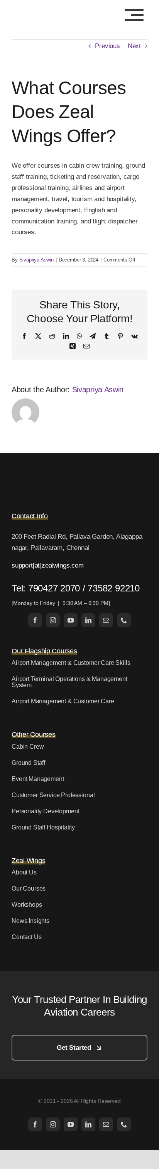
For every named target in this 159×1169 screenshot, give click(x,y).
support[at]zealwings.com (48, 565)
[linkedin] (88, 620)
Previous (107, 46)
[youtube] (71, 620)
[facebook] (35, 620)
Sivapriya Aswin (36, 260)
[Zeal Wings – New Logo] (45, 9)
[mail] (106, 620)
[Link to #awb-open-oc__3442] (134, 15)
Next (134, 46)
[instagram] (53, 620)
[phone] (124, 620)
